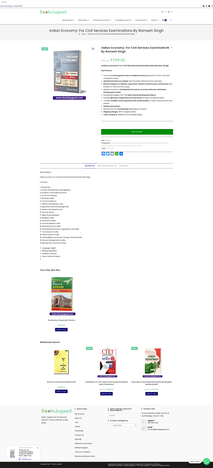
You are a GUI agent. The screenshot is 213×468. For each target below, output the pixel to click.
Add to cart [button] (61, 330)
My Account (79, 414)
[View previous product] (167, 47)
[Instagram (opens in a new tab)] (206, 6)
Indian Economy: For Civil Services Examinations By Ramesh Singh (111, 34)
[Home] (79, 34)
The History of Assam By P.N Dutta (61, 320)
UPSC (141, 146)
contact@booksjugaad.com (158, 429)
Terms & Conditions (82, 452)
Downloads (79, 431)
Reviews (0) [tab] (123, 166)
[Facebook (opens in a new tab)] (203, 6)
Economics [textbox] (122, 425)
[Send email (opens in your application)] (212, 6)
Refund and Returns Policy (85, 456)
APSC (108, 148)
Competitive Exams (117, 143)
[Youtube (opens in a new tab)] (209, 6)
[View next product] (171, 47)
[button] (93, 49)
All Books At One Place (83, 443)
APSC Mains (138, 143)
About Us (78, 418)
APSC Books (129, 143)
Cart (76, 422)
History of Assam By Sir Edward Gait (61, 382)
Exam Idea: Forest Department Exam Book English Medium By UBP (152, 383)
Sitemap (78, 439)
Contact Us (79, 435)
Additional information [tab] (107, 166)
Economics (119, 146)
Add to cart (137, 132)
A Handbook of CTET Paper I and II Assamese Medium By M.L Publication (106, 383)
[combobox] (123, 425)
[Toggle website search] (170, 20)
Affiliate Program (81, 448)
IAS (137, 146)
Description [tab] (90, 166)
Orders (77, 426)
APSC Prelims (148, 143)
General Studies (129, 146)
